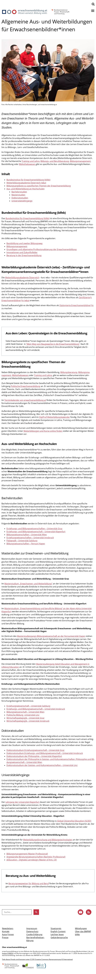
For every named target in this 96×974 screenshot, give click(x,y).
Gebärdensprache (59, 937)
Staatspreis (56, 928)
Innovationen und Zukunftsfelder (22, 252)
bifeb (77, 934)
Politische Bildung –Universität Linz (22, 715)
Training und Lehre (31, 161)
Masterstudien (18, 194)
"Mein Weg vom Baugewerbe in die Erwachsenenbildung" (53, 344)
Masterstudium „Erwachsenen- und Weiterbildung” (28, 583)
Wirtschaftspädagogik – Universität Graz (25, 718)
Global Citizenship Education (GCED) (74, 820)
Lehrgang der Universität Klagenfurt (22, 802)
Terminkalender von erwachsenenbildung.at (25, 400)
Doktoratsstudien (20, 197)
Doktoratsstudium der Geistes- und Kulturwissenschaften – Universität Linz (42, 765)
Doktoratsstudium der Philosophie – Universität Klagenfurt (34, 756)
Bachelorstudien (19, 191)
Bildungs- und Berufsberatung (54, 161)
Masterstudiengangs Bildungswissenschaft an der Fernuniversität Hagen (51, 636)
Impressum (31, 928)
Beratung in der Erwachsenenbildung (24, 255)
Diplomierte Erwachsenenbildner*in (77, 305)
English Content (58, 931)
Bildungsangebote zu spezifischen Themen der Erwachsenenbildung (38, 185)
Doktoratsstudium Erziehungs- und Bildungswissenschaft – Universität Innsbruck (44, 753)
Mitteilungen (81, 928)
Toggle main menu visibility (92, 10)
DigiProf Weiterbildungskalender (54, 417)
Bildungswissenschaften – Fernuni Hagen (25, 543)
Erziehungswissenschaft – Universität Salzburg (28, 706)
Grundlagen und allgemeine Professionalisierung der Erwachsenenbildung (41, 249)
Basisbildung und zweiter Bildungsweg (24, 243)
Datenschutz (32, 931)
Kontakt (5, 931)
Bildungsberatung (68, 372)
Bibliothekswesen (27, 164)
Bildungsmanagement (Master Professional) (27, 853)
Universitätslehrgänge (22, 200)
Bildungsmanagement (80, 161)
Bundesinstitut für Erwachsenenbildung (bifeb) (28, 179)
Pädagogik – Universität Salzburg (21, 540)
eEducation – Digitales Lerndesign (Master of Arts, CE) (31, 859)
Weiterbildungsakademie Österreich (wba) (26, 182)
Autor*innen (8, 934)
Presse (5, 937)
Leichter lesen (57, 934)
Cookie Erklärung (34, 934)
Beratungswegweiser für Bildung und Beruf (28, 883)
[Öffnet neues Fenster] (10, 966)
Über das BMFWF (83, 931)
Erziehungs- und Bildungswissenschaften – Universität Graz (34, 528)
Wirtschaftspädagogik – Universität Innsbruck (27, 721)
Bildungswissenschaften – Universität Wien (26, 534)
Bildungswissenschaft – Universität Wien (25, 712)
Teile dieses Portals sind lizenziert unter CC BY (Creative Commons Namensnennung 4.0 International (37, 959)
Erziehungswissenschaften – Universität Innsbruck (30, 537)
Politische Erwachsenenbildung (25, 386)
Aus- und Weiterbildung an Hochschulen (25, 188)
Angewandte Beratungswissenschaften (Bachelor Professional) (35, 856)
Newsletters (7, 928)
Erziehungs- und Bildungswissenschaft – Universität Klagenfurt (35, 531)
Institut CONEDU (8, 953)
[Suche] (93, 4)
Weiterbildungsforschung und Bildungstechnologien (47, 839)
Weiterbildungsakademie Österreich (22, 277)
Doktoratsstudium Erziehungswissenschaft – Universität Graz (35, 750)
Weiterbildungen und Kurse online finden (43, 431)
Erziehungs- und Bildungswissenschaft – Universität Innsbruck (35, 709)
